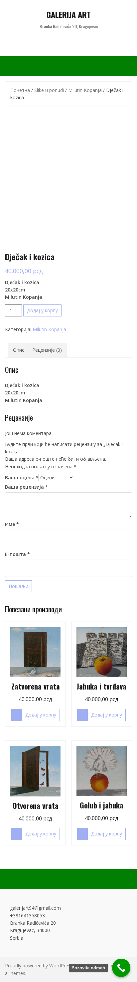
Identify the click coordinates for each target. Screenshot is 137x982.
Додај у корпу (42, 310)
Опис (18, 350)
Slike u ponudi (49, 90)
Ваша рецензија (26, 487)
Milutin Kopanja (85, 90)
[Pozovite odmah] (121, 968)
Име (12, 524)
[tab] (18, 350)
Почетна (20, 90)
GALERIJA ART (69, 14)
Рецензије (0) (47, 350)
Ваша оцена (22, 477)
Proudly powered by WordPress (39, 965)
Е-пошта (17, 554)
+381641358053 (27, 915)
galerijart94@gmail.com (35, 908)
